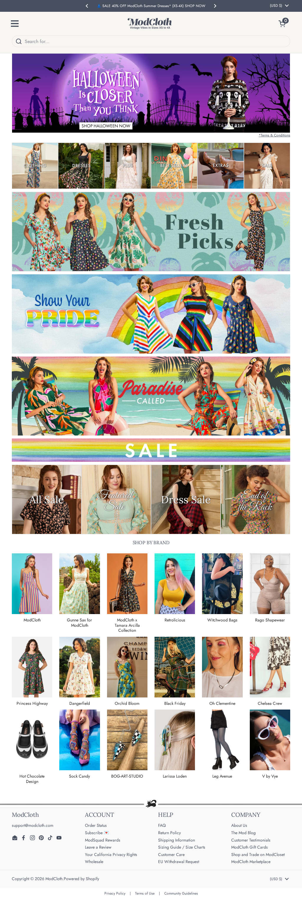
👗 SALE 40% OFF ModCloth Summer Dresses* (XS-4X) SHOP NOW (151, 6)
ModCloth (54, 879)
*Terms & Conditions (274, 135)
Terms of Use (145, 893)
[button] (284, 23)
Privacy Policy (114, 893)
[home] (149, 23)
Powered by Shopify (81, 879)
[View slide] (151, 93)
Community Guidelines (181, 893)
